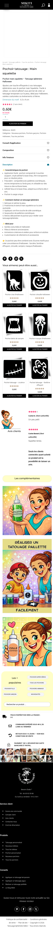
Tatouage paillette (14, 62)
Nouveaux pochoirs (18, 133)
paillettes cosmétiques (25, 213)
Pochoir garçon (10, 694)
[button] (6, 5)
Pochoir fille (10, 688)
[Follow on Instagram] (16, 259)
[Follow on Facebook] (10, 259)
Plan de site (22, 923)
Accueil (5, 62)
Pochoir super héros (38, 677)
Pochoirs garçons (32, 133)
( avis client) (17, 104)
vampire (21, 246)
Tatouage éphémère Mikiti (17, 926)
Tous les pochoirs (27, 62)
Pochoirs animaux (37, 688)
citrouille (14, 246)
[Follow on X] (21, 259)
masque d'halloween (33, 246)
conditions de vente (24, 736)
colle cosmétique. (34, 211)
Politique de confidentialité (16, 919)
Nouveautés (35, 694)
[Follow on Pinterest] (5, 259)
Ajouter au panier (17, 124)
